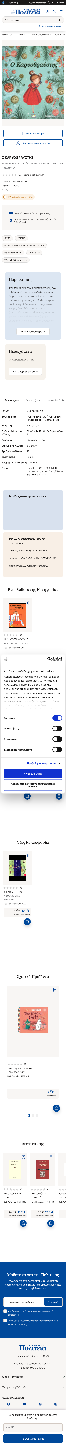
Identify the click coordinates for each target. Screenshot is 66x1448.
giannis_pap (23, 550)
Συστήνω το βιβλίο (36, 133)
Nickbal (36, 558)
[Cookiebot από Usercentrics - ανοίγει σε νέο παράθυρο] (47, 659)
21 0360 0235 (58, 2)
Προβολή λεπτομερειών (41, 763)
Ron (45, 550)
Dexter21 (43, 565)
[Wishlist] (47, 11)
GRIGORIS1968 (48, 558)
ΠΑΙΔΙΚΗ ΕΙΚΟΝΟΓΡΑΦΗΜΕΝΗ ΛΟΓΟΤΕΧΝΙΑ (24, 245)
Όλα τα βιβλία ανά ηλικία (15, 260)
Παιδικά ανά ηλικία (12, 252)
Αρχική (5, 34)
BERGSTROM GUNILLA (16, 643)
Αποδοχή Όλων (33, 773)
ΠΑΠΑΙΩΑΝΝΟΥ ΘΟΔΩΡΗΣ (12, 898)
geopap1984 (36, 550)
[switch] (57, 728)
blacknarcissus (16, 565)
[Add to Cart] (27, 796)
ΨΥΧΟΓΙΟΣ (16, 185)
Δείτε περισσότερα (33, 332)
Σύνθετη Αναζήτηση (51, 26)
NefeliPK (27, 558)
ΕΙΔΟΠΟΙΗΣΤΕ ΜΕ (33, 1439)
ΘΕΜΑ (13, 34)
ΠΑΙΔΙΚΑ (21, 34)
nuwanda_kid (16, 558)
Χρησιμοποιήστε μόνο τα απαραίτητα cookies (33, 785)
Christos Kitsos (31, 565)
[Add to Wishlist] (27, 602)
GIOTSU (13, 550)
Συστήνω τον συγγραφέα (36, 143)
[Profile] (54, 11)
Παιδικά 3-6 (34, 252)
